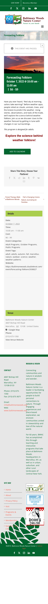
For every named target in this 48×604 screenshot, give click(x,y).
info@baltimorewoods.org (15, 405)
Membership (11, 520)
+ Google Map (13, 329)
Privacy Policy (11, 501)
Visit (7, 506)
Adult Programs (12, 244)
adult (8, 254)
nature (9, 257)
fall (27, 254)
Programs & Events (11, 513)
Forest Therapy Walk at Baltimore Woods (12, 198)
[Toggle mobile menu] (42, 26)
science (24, 257)
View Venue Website (15, 339)
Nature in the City (12, 527)
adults (14, 254)
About (8, 495)
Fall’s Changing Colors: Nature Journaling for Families (30, 199)
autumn (21, 254)
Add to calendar (17, 151)
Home (8, 489)
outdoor (16, 257)
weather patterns (13, 259)
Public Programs (13, 247)
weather (32, 257)
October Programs (29, 244)
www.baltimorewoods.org (15, 410)
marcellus (34, 254)
